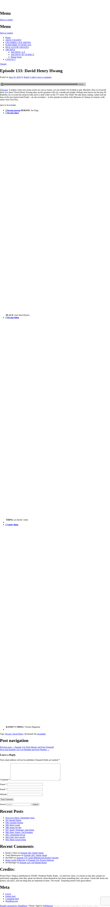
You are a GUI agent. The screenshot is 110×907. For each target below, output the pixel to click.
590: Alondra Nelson (14, 823)
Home (8, 37)
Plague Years (16, 57)
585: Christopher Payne (15, 835)
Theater (3, 64)
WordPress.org (11, 901)
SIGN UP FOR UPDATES (17, 47)
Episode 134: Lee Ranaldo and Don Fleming (24, 749)
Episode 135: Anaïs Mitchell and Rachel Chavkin (37, 858)
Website (3, 794)
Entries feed (10, 896)
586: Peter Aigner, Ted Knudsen (19, 832)
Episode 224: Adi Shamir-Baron (33, 862)
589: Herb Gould (12, 825)
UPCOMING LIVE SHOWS (18, 42)
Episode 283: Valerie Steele (32, 853)
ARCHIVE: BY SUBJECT (22, 54)
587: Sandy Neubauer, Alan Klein (19, 830)
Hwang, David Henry (14, 734)
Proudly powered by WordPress (13, 906)
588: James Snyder (13, 827)
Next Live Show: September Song (19, 818)
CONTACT (10, 59)
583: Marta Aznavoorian (15, 839)
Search (3, 804)
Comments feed (12, 899)
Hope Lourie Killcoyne (15, 860)
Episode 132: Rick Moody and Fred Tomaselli (27, 747)
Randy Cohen (30, 77)
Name (3, 784)
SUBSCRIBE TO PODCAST (18, 45)
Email (3, 789)
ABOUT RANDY (13, 40)
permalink (41, 734)
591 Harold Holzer (13, 820)
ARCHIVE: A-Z (18, 52)
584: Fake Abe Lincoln (15, 837)
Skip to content (6, 20)
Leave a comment (43, 77)
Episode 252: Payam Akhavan (41, 860)
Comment (5, 779)
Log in (8, 894)
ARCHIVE (10, 50)
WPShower (48, 906)
